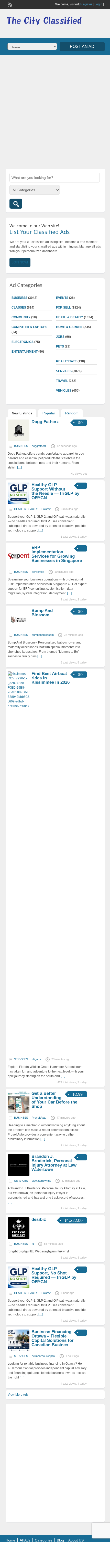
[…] (19, 467)
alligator (36, 1059)
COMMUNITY (21, 317)
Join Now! (20, 262)
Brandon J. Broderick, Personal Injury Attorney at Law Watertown (53, 1163)
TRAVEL (62, 381)
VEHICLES (63, 390)
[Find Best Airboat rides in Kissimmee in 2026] (18, 706)
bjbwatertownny (41, 1180)
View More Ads (18, 1394)
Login (98, 4)
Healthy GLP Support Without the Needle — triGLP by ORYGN (55, 491)
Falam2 (46, 508)
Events (62, 298)
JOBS (60, 337)
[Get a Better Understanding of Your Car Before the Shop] (18, 1112)
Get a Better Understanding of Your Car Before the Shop (54, 1100)
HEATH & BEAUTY (69, 317)
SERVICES (64, 371)
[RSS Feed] (10, 4)
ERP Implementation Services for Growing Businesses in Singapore (56, 554)
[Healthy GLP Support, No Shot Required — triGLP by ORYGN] (18, 1287)
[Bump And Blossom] (18, 629)
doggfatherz (39, 445)
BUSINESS (19, 298)
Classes (19, 307)
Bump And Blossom (42, 612)
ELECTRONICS (23, 342)
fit (33, 1243)
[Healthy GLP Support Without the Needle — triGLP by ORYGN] (18, 503)
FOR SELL (63, 307)
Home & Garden (69, 327)
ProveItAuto (39, 1117)
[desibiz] (18, 1238)
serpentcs (38, 571)
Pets (60, 346)
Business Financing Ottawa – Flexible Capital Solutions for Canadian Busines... (52, 1338)
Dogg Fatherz (45, 421)
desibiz (38, 1219)
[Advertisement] (55, 111)
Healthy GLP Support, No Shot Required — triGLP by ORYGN (53, 1275)
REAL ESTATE (66, 361)
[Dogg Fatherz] (18, 440)
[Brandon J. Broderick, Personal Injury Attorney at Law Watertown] (18, 1175)
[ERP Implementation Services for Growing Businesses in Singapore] (18, 566)
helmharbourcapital (43, 1355)
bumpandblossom (43, 634)
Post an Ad (82, 46)
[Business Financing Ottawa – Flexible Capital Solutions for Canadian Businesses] (18, 1350)
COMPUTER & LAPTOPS (29, 327)
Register (86, 4)
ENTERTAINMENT (25, 351)
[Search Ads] (15, 204)
